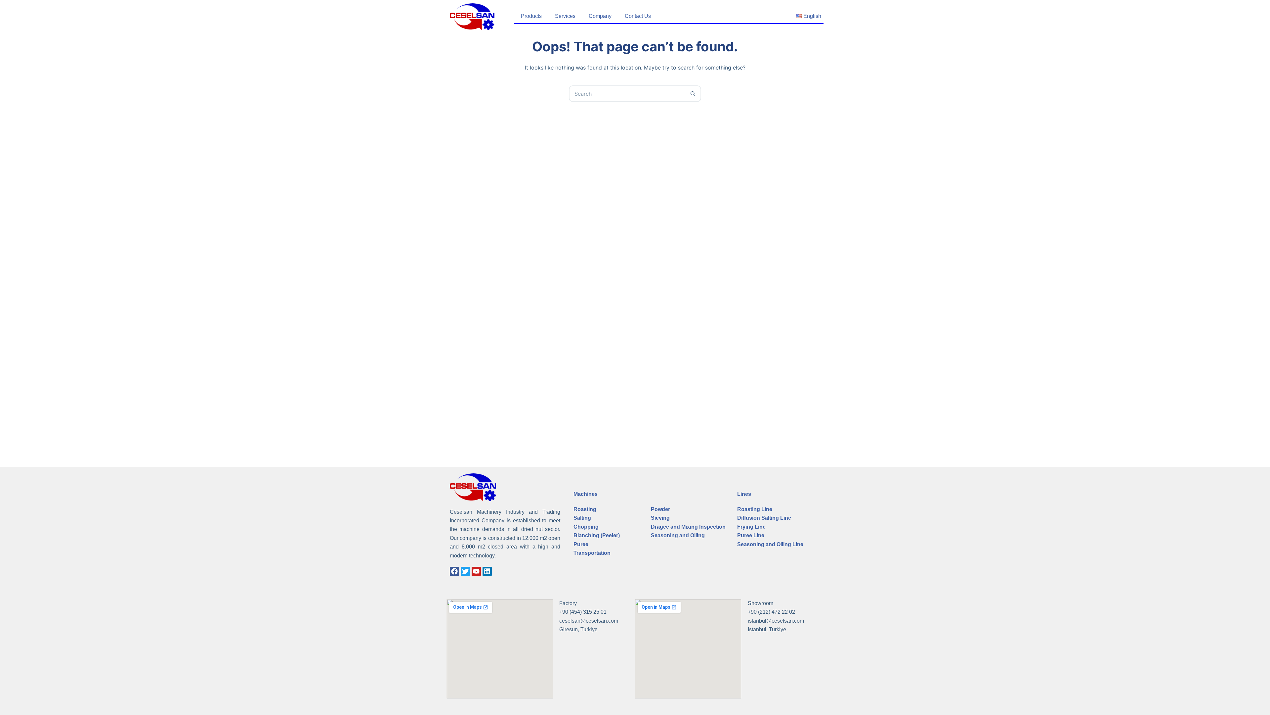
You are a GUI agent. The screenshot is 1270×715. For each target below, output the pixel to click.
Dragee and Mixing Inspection (688, 527)
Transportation (592, 553)
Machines (585, 494)
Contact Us (638, 16)
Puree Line (750, 535)
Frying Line (751, 527)
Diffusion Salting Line (764, 518)
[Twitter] (465, 571)
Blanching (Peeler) (596, 535)
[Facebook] (454, 571)
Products (531, 16)
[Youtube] (476, 571)
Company (600, 16)
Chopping (586, 527)
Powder (660, 509)
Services (565, 16)
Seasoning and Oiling (678, 535)
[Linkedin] (487, 571)
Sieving (660, 518)
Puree (580, 544)
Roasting (584, 509)
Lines (744, 494)
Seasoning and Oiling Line (770, 544)
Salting (582, 518)
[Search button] (693, 93)
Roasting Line (754, 509)
